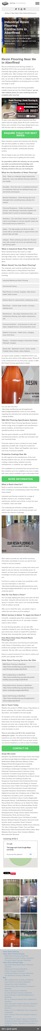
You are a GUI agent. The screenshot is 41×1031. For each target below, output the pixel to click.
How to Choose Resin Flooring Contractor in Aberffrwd (20, 987)
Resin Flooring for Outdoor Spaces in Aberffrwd (21, 1004)
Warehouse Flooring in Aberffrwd (16, 969)
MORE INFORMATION (20, 479)
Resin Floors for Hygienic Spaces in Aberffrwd (20, 1019)
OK (31, 854)
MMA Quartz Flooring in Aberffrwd (16, 956)
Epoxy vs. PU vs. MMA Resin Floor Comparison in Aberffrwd (21, 1011)
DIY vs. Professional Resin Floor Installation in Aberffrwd (20, 1000)
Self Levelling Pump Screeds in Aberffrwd (19, 980)
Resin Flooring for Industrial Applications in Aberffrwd (19, 996)
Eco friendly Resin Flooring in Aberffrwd (18, 993)
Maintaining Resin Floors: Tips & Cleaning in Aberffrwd (20, 1007)
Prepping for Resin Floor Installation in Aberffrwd (21, 1021)
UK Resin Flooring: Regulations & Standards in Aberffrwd (21, 1024)
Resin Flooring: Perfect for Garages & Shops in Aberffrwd (21, 1016)
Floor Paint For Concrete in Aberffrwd (17, 982)
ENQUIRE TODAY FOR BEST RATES (20, 134)
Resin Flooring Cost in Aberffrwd (16, 991)
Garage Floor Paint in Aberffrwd (15, 984)
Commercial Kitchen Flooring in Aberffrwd (19, 973)
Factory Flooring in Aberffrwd (15, 971)
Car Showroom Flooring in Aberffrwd (17, 975)
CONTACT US (20, 748)
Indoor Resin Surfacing (11, 951)
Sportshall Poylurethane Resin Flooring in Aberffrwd (19, 966)
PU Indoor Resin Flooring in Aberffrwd (18, 960)
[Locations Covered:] (2, 3)
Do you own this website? (15, 854)
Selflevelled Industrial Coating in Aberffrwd (19, 958)
